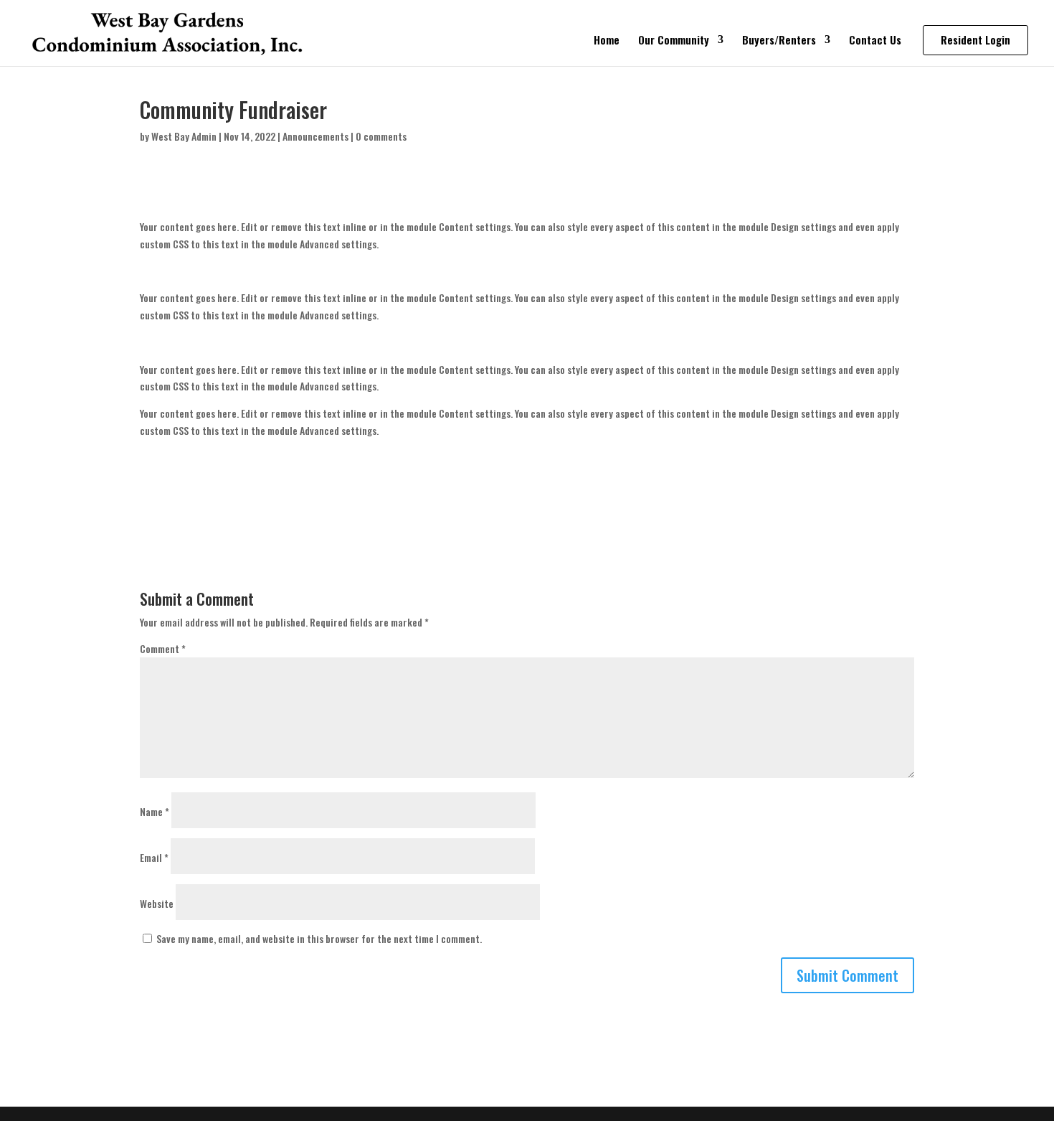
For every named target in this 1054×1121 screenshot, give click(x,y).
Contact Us (875, 40)
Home (606, 40)
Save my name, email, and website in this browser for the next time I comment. (319, 938)
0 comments (381, 136)
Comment (163, 648)
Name (154, 811)
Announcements (315, 136)
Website (157, 903)
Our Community (673, 40)
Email (154, 857)
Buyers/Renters (779, 40)
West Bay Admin (184, 136)
